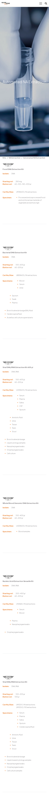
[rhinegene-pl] (6, 3)
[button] (40, 3)
